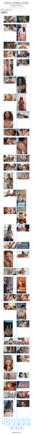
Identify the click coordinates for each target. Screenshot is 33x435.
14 (16, 428)
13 (12, 428)
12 (29, 424)
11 (24, 424)
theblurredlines (16, 5)
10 (19, 424)
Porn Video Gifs (16, 2)
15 (21, 428)
